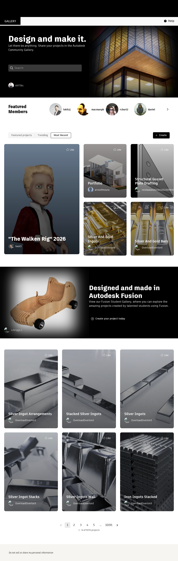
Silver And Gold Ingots (100, 239)
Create (163, 135)
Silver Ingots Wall (80, 496)
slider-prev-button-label (167, 109)
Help (171, 21)
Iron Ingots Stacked (140, 496)
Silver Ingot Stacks (23, 496)
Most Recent (61, 135)
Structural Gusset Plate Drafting (149, 181)
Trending (43, 135)
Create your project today (110, 318)
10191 (108, 525)
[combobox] (48, 68)
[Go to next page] (117, 525)
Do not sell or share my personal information (31, 552)
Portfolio (95, 183)
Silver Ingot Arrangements (30, 413)
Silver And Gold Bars (151, 241)
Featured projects (21, 135)
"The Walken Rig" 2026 (37, 239)
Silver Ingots (134, 413)
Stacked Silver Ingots (83, 413)
